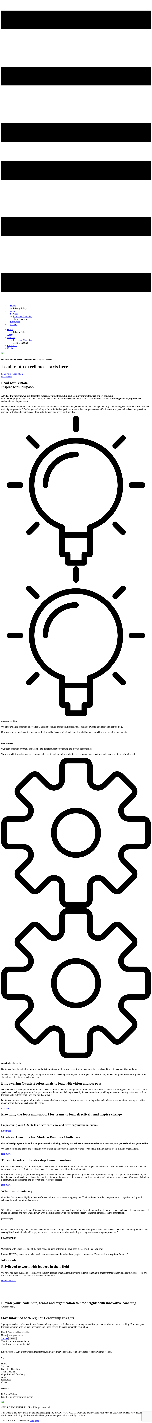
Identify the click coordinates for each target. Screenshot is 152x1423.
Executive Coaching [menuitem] (22, 316)
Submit (4, 1338)
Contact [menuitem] (13, 324)
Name (4, 1335)
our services (6, 376)
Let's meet (6, 1130)
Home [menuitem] (13, 305)
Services (11, 337)
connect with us (8, 1280)
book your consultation (12, 374)
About (10, 335)
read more (6, 1108)
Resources (12, 345)
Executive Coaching (22, 340)
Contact (10, 348)
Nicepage (34, 1420)
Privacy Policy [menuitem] (20, 308)
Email (4, 1332)
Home (10, 329)
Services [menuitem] (14, 313)
